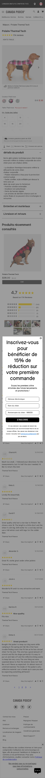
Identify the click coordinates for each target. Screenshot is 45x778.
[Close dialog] (41, 338)
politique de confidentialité (28, 434)
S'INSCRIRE (22, 420)
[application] (37, 771)
